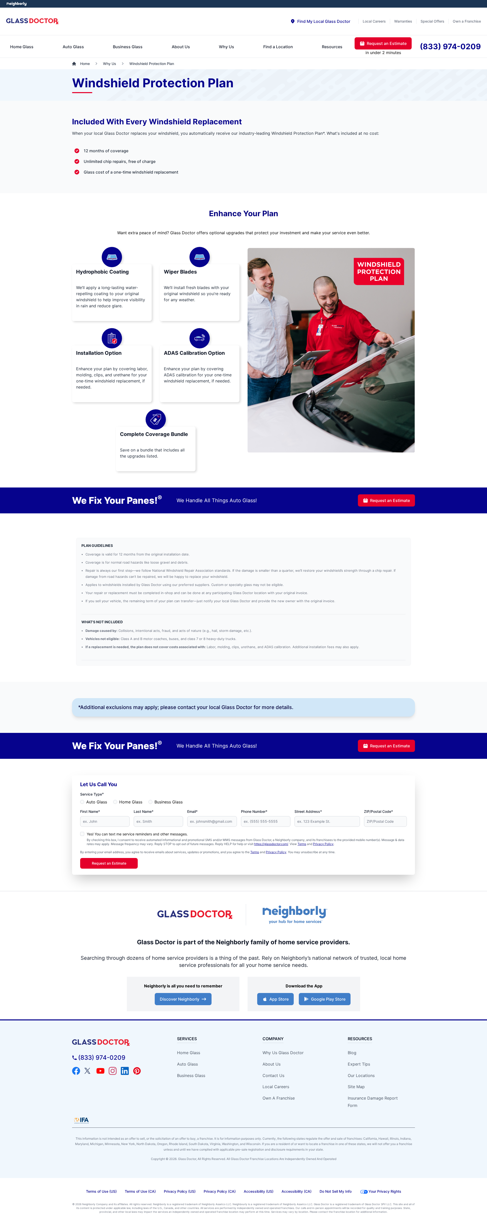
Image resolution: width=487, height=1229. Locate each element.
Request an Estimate (390, 500)
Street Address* (308, 811)
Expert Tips (359, 1064)
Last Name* (143, 811)
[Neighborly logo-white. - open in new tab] (16, 4)
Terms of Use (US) (101, 1191)
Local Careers (276, 1086)
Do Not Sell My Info (336, 1191)
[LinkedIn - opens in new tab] (125, 1071)
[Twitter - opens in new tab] (88, 1071)
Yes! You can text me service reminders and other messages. (137, 834)
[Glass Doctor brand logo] (32, 21)
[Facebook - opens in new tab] (76, 1071)
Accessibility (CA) (296, 1191)
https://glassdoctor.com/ (271, 844)
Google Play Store (328, 999)
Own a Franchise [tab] (467, 21)
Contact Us (273, 1075)
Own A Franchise (279, 1098)
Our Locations (361, 1075)
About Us (272, 1064)
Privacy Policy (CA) (220, 1191)
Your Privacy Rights (385, 1191)
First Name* (90, 811)
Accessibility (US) (258, 1191)
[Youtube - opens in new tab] (100, 1071)
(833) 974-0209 (101, 1057)
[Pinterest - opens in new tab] (137, 1071)
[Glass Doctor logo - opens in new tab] (195, 915)
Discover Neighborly (179, 999)
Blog (352, 1052)
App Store (279, 999)
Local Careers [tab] (374, 21)
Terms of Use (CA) (140, 1191)
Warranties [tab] (403, 21)
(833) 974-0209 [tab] (450, 46)
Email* (192, 811)
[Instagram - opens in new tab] (113, 1071)
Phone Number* (254, 811)
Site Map (356, 1086)
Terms (302, 844)
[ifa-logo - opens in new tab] (81, 1120)
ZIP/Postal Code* (378, 811)
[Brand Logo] (115, 1043)
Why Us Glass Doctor (283, 1052)
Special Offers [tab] (432, 21)
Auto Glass (96, 801)
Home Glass (130, 801)
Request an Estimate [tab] (387, 43)
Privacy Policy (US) (180, 1191)
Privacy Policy (323, 844)
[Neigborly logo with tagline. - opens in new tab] (294, 914)
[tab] (320, 21)
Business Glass (168, 801)
